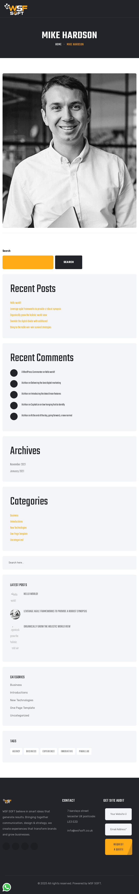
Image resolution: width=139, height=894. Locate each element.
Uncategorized (16, 540)
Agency (16, 751)
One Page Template (18, 534)
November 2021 (18, 464)
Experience (49, 751)
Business (14, 515)
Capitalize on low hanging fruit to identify (48, 405)
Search (6, 251)
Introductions (16, 521)
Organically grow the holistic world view (28, 315)
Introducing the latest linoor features (46, 394)
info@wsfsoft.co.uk (80, 830)
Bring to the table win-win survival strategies (30, 327)
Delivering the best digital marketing (46, 383)
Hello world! (15, 302)
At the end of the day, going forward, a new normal (51, 415)
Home (58, 44)
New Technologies (18, 527)
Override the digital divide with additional (28, 321)
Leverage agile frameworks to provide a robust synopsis (35, 309)
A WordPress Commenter (32, 372)
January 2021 (17, 471)
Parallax (84, 751)
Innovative (67, 751)
